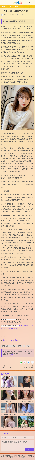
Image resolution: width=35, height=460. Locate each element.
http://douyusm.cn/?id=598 (16, 355)
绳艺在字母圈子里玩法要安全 (11, 340)
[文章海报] (2, 362)
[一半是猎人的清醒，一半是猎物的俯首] (9, 408)
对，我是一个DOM (28, 367)
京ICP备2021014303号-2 (18, 457)
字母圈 (19, 346)
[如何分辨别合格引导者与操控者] (26, 382)
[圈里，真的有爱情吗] (9, 395)
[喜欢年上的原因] (9, 382)
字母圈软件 (5, 346)
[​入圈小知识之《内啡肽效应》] (9, 421)
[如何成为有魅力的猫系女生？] (26, 421)
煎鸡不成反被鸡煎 (9, 14)
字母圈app (13, 346)
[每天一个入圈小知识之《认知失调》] (26, 408)
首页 (8, 6)
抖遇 (28, 346)
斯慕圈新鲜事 (14, 6)
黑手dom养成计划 (6, 367)
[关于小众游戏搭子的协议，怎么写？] (26, 395)
